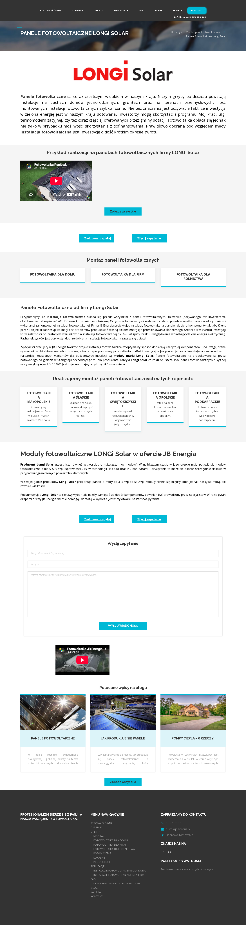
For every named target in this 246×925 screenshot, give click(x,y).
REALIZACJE (121, 10)
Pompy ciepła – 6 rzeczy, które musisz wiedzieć (193, 738)
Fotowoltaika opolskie (165, 395)
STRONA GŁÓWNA (51, 10)
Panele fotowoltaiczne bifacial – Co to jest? (53, 738)
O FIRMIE (77, 10)
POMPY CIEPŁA (102, 853)
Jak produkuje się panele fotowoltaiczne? (123, 738)
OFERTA (98, 10)
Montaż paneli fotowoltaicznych (204, 32)
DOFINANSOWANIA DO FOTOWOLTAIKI (117, 883)
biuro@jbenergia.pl (178, 829)
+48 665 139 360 (196, 17)
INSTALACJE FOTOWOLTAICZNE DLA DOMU (119, 870)
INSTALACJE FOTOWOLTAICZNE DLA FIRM (118, 875)
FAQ (141, 10)
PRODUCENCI (101, 862)
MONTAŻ (98, 836)
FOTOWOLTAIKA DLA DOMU (110, 840)
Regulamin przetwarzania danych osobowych (187, 869)
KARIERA (96, 892)
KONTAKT (197, 10)
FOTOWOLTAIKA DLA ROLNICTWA (114, 849)
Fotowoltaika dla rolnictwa (193, 276)
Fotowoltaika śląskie (81, 395)
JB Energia (176, 32)
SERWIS (177, 10)
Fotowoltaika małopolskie (39, 397)
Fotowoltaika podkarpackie (207, 397)
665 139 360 (174, 823)
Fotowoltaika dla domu (52, 274)
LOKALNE (99, 857)
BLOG (158, 10)
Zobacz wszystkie (123, 211)
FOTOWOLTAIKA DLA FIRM (109, 844)
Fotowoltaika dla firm (123, 274)
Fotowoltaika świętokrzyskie (123, 399)
